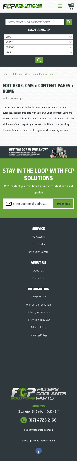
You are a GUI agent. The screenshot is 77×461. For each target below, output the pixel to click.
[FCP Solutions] (22, 6)
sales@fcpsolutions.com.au (38, 430)
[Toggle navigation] (60, 6)
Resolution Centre (38, 252)
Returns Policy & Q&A (38, 320)
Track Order (38, 244)
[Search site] (69, 22)
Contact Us (38, 278)
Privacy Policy (38, 327)
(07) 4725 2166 (42, 420)
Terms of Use (38, 297)
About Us (38, 270)
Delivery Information (38, 312)
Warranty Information (38, 305)
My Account (38, 237)
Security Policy (38, 335)
